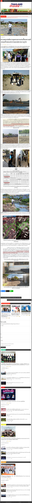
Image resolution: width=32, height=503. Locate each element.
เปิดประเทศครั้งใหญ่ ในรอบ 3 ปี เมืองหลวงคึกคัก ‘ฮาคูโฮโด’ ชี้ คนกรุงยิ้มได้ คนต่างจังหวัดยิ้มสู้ (15, 315)
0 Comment (9, 45)
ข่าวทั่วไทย (2, 35)
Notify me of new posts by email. (6, 346)
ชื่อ (1, 335)
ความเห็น (2, 326)
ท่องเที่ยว (3, 362)
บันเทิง (2, 400)
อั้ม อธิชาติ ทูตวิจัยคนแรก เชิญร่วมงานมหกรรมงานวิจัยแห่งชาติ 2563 (26, 314)
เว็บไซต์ (2, 341)
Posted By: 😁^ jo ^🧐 (3, 45)
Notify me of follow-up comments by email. (7, 344)
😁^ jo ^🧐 (18, 317)
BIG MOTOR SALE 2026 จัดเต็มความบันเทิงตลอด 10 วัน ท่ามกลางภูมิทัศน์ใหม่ (13, 402)
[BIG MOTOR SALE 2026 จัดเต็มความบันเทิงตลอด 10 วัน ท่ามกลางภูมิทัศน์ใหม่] (8, 395)
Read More (2, 370)
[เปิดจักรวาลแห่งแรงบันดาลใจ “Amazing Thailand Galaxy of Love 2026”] (3, 384)
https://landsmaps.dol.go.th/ (5, 215)
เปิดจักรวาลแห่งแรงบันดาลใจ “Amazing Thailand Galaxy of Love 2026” (15, 383)
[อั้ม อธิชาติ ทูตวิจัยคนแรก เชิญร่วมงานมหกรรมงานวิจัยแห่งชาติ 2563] (26, 309)
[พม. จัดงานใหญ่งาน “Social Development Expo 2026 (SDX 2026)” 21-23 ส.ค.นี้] (3, 458)
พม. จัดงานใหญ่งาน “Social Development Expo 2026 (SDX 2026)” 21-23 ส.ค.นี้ (16, 458)
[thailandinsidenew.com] (2, 14)
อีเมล (1, 338)
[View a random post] (30, 13)
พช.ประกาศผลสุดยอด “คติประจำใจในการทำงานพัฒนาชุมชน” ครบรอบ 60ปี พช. (11, 298)
